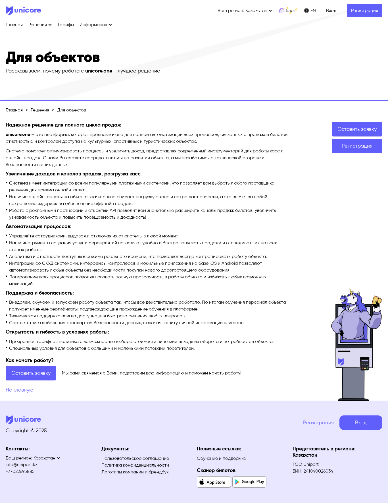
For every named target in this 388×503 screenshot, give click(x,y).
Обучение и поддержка (221, 458)
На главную (19, 390)
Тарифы (65, 24)
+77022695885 (20, 471)
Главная (14, 24)
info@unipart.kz (21, 464)
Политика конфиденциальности (135, 465)
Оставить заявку (31, 373)
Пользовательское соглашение (135, 458)
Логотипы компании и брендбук (135, 472)
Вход (331, 10)
